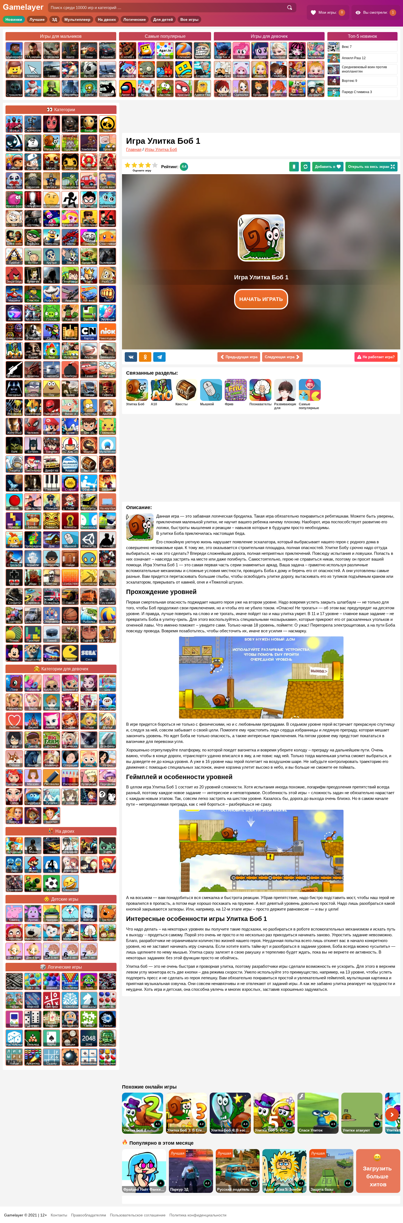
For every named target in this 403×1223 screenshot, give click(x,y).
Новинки (13, 19)
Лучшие (37, 19)
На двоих (107, 19)
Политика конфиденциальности (197, 1215)
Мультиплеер (77, 19)
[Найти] (289, 7)
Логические (134, 19)
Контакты (59, 1215)
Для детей (163, 19)
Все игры (189, 19)
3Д (54, 19)
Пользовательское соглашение (138, 1215)
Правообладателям (88, 1215)
